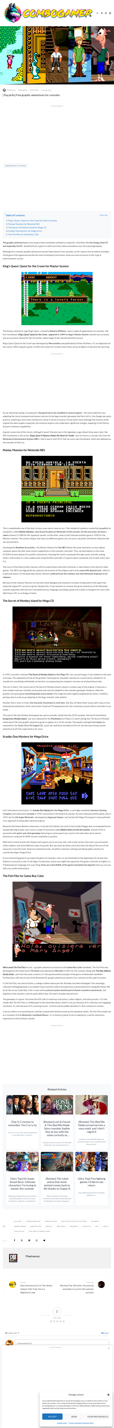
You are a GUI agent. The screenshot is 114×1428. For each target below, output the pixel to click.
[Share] (14, 1240)
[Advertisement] (57, 139)
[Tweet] (22, 1240)
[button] (108, 1394)
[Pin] (29, 1240)
